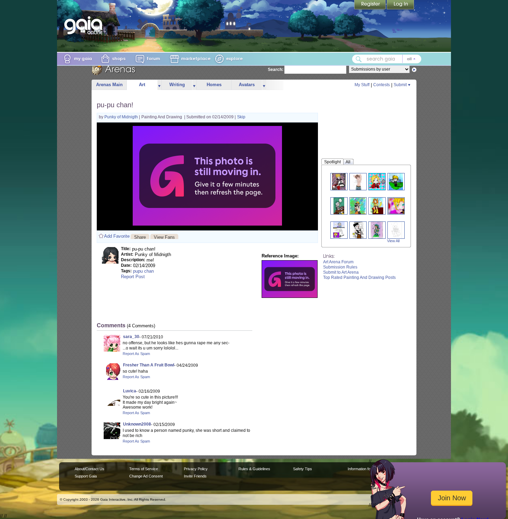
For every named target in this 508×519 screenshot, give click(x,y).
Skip (241, 117)
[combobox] (386, 59)
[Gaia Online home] (85, 25)
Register (370, 5)
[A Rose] (396, 230)
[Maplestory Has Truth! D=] (339, 230)
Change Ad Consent (146, 476)
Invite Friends (195, 476)
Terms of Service (143, 469)
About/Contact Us (89, 469)
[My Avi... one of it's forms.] (357, 230)
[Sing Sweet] (377, 230)
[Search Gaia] (358, 59)
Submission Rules (340, 267)
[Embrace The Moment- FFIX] (357, 205)
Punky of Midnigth (121, 117)
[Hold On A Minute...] (339, 205)
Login (400, 5)
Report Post (133, 276)
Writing (177, 84)
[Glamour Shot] (357, 181)
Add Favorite (117, 236)
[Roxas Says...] (396, 181)
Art (142, 84)
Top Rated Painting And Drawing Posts (359, 277)
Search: (275, 69)
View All (393, 241)
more (159, 85)
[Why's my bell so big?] (376, 205)
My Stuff (362, 84)
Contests (381, 84)
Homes (214, 84)
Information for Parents (367, 469)
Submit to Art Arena (341, 272)
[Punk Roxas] (338, 181)
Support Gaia (86, 476)
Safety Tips (302, 469)
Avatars (247, 84)
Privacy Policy (196, 469)
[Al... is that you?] (378, 181)
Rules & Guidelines (254, 469)
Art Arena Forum (338, 262)
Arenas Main (109, 84)
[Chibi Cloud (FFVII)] (401, 205)
